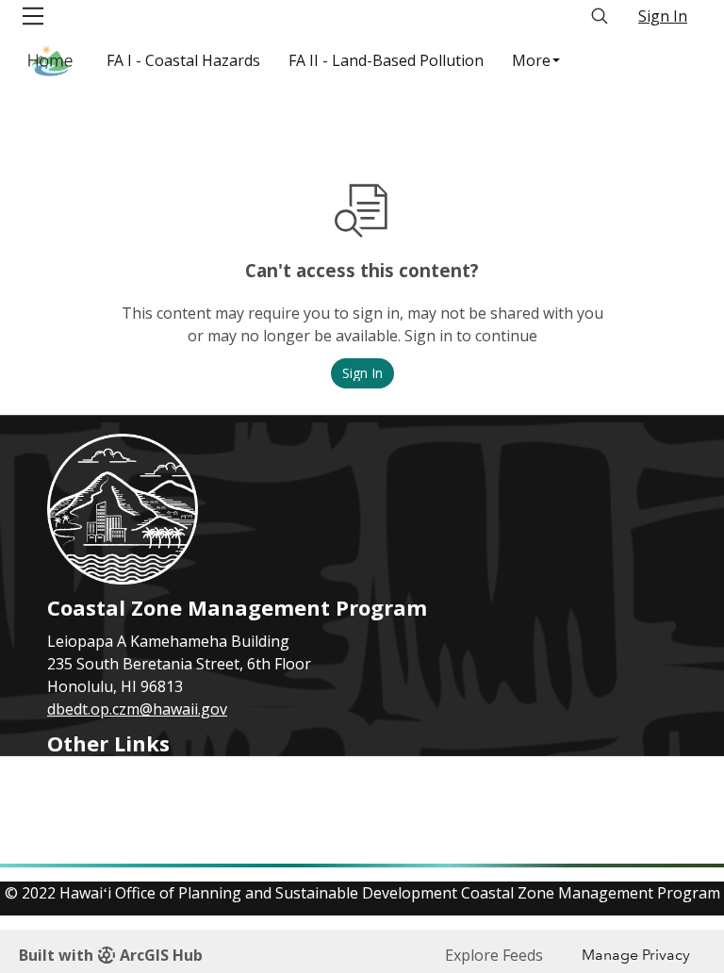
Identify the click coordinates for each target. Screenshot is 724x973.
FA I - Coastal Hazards (183, 60)
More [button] (531, 60)
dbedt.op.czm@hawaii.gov (137, 709)
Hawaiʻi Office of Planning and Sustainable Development (246, 822)
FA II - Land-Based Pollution (386, 60)
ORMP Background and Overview (164, 799)
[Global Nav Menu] (33, 16)
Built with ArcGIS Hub (111, 955)
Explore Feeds (494, 955)
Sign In (662, 16)
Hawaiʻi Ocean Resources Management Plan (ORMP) (231, 777)
